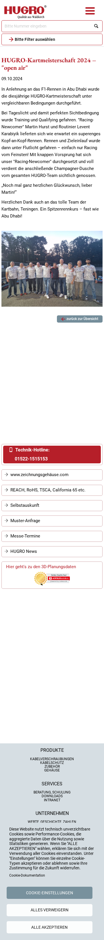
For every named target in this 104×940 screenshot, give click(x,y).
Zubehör (52, 767)
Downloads (52, 796)
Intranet (52, 800)
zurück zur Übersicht (82, 319)
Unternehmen (52, 813)
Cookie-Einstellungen (49, 892)
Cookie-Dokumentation (27, 875)
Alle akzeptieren (49, 927)
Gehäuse (52, 770)
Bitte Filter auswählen (35, 39)
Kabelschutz (52, 763)
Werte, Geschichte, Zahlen (52, 822)
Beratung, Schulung (52, 792)
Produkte (52, 750)
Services (52, 784)
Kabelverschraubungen (52, 759)
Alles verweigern (49, 910)
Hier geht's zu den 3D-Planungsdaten (41, 566)
